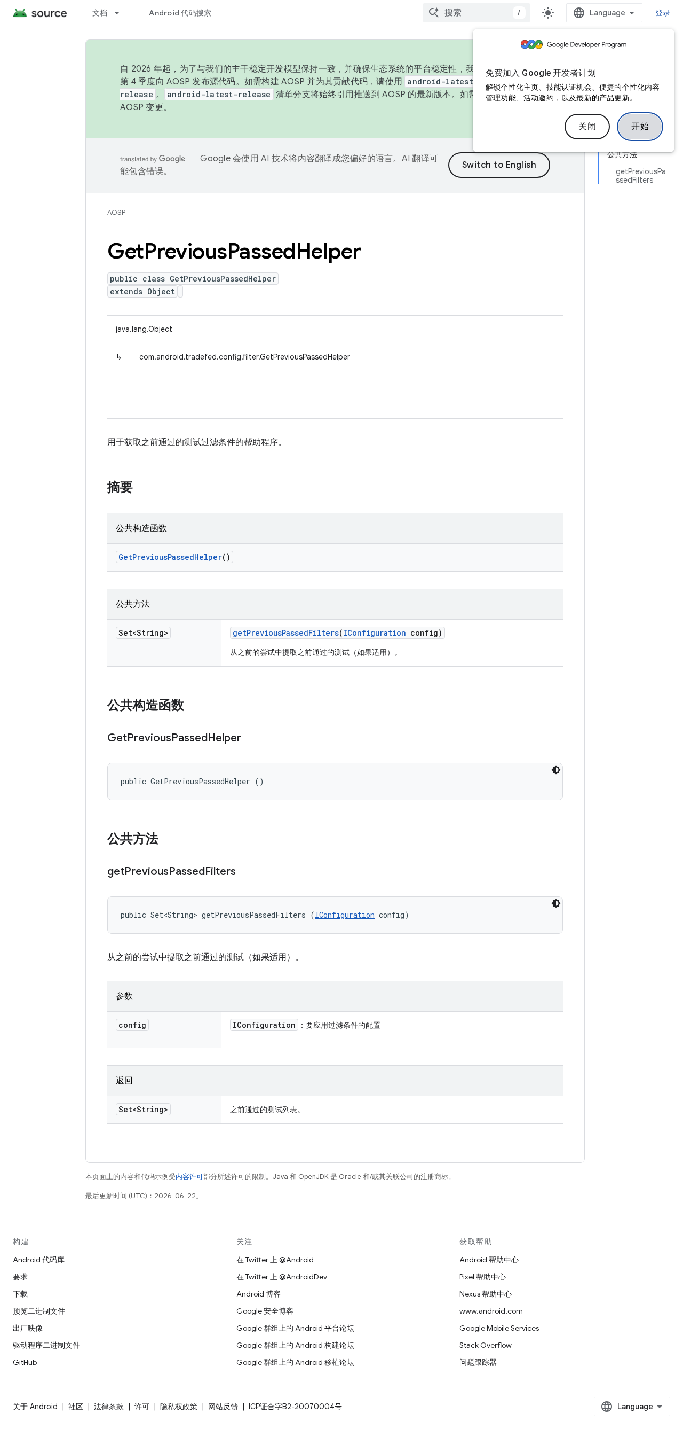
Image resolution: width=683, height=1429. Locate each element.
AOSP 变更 (141, 107)
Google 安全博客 (264, 1311)
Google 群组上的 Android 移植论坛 (295, 1362)
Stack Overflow (485, 1345)
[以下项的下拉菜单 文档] (121, 13)
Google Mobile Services (499, 1328)
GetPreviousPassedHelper (170, 557)
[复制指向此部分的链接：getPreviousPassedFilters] (246, 872)
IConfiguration (374, 633)
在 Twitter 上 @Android (275, 1259)
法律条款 (109, 1406)
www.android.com (491, 1311)
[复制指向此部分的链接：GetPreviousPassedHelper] (252, 738)
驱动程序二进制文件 (46, 1345)
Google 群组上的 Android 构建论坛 (295, 1345)
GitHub (25, 1362)
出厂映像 (28, 1328)
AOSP (116, 212)
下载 (20, 1294)
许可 (141, 1406)
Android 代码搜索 (180, 13)
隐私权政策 (178, 1406)
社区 (75, 1406)
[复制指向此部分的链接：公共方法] (169, 839)
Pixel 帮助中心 (482, 1277)
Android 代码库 (39, 1259)
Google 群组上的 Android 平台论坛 (295, 1328)
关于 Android (35, 1406)
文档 (100, 13)
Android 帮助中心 (489, 1259)
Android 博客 (258, 1294)
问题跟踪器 (478, 1362)
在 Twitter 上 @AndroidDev (281, 1277)
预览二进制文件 (39, 1311)
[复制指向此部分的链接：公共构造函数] (194, 706)
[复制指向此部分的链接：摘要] (143, 488)
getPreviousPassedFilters (286, 633)
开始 (640, 126)
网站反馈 (223, 1406)
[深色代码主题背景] (556, 769)
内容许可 (189, 1176)
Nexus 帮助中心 (485, 1294)
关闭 (587, 126)
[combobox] (476, 12)
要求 (20, 1277)
